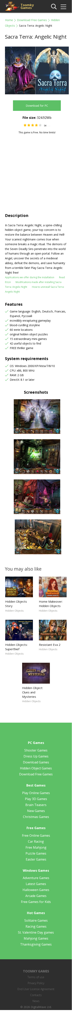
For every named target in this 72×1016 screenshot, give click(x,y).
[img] (63, 7)
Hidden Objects (14, 610)
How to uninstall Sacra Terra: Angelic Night (34, 289)
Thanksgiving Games (36, 944)
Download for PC (37, 105)
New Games (36, 811)
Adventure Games (36, 878)
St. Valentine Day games (36, 932)
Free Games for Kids (36, 902)
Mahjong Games (36, 938)
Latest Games (36, 884)
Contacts (36, 995)
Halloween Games (36, 890)
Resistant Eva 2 (49, 645)
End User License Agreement (36, 989)
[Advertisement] (36, 172)
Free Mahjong (36, 847)
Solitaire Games (36, 920)
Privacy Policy (36, 983)
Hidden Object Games (36, 768)
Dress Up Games (36, 756)
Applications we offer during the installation (29, 277)
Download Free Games (32, 20)
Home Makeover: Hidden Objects (51, 603)
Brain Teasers (35, 805)
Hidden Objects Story (16, 603)
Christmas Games (36, 817)
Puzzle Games (36, 853)
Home (9, 20)
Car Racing (36, 841)
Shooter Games (35, 750)
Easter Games (36, 859)
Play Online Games (36, 793)
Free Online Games (36, 835)
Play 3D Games (36, 799)
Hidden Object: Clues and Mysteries (32, 692)
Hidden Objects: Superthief (16, 647)
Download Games (36, 762)
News (36, 1001)
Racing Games (36, 926)
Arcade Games (35, 896)
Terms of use (36, 977)
